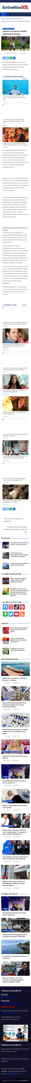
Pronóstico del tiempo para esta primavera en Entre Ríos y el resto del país (15, 529)
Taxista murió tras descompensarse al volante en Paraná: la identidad (19, 554)
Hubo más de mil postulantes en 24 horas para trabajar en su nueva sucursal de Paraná (14, 705)
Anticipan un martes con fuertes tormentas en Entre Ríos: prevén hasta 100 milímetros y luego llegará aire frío (19, 592)
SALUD (4, 725)
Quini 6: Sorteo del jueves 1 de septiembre (13, 520)
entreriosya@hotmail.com (14, 1073)
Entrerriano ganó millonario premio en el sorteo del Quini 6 (19, 629)
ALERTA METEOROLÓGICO (8, 28)
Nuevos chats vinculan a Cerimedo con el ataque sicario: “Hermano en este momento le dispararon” (14, 832)
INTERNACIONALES (15, 751)
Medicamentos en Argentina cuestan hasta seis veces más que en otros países (15, 731)
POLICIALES (5, 776)
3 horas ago (7, 709)
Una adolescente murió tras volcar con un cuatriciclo (19, 543)
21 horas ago (7, 861)
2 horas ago (7, 682)
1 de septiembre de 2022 (10, 53)
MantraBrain (25, 1080)
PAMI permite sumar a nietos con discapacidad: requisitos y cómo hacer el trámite (13, 883)
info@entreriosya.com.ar (9, 997)
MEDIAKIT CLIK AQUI (8, 1007)
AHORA (4, 674)
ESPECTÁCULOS (6, 751)
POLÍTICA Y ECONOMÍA (8, 801)
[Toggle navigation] (8, 14)
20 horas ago (7, 785)
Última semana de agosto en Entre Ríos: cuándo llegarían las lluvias (18, 580)
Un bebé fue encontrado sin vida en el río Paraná (19, 564)
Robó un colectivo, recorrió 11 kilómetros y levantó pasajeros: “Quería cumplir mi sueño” (13, 980)
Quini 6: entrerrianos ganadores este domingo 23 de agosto (18, 640)
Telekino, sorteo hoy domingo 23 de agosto (17, 649)
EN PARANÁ (5, 698)
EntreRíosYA (22, 53)
